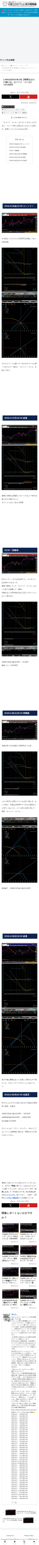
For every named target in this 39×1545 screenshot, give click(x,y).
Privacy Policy (28, 1535)
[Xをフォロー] (10, 97)
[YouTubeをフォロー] (28, 97)
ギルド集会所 (13, 1198)
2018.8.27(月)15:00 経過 (17, 147)
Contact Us (10, 1535)
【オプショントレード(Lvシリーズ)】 (14, 109)
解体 (25, 113)
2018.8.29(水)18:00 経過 (17, 157)
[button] (35, 763)
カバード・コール (9, 106)
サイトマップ (8, 1195)
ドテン (19, 113)
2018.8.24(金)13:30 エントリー (19, 144)
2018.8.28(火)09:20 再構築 (18, 154)
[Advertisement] (19, 38)
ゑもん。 (14, 1314)
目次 (16, 139)
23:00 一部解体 (14, 150)
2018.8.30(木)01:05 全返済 (18, 160)
